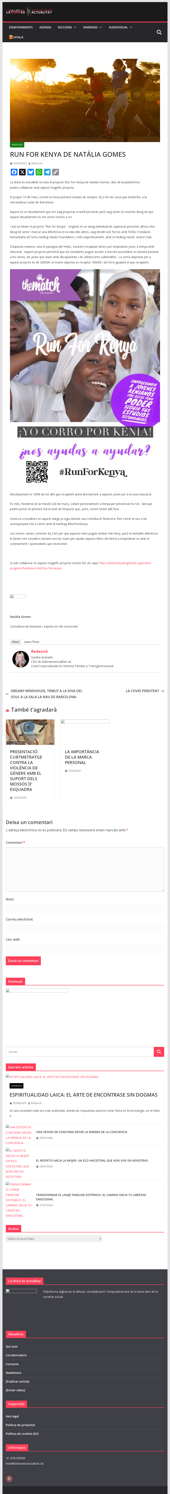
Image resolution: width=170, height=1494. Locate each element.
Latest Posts (31, 641)
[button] (74, 27)
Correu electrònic (19, 919)
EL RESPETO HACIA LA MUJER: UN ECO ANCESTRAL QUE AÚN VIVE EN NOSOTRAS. (92, 1160)
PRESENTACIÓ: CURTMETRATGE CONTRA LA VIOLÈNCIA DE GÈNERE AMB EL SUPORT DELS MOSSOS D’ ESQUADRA (26, 770)
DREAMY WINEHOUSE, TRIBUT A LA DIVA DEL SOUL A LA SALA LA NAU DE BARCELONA (47, 694)
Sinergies (90, 27)
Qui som (12, 1346)
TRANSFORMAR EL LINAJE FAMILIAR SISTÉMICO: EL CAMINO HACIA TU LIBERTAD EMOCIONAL (91, 1197)
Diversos (16, 1085)
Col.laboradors (16, 1355)
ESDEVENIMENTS (21, 27)
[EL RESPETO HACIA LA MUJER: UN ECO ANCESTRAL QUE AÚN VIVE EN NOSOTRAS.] (19, 1163)
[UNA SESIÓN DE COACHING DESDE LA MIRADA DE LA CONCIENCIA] (19, 1135)
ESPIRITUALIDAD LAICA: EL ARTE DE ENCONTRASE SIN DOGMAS (84, 1094)
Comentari (15, 842)
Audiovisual (118, 27)
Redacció (37, 163)
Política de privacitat (20, 1425)
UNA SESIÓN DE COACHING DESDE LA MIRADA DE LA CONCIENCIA (81, 1132)
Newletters (13, 1373)
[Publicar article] (17, 1381)
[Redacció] (20, 654)
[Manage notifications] (9, 1478)
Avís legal (12, 1416)
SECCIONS (65, 27)
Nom (10, 899)
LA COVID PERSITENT (142, 691)
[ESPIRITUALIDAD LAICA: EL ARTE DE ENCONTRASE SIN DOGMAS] (85, 1076)
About (15, 641)
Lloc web (13, 939)
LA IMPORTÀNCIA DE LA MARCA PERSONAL (82, 757)
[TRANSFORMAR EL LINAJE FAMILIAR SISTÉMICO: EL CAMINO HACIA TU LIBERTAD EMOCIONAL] (19, 1200)
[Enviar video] (15, 1390)
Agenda (45, 27)
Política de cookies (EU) (22, 1434)
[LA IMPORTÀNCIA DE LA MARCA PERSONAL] (85, 722)
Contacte (12, 1364)
